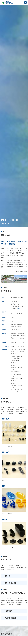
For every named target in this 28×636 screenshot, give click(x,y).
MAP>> (18, 308)
